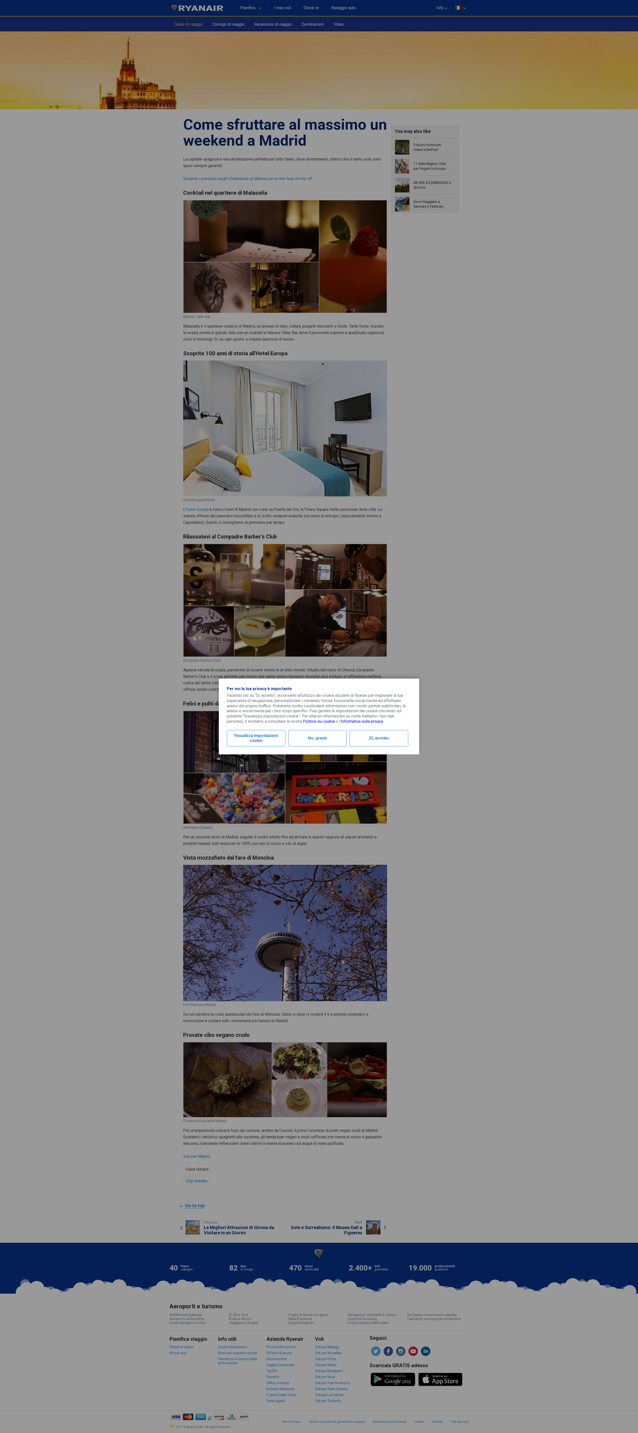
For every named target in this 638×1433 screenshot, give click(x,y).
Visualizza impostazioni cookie (256, 738)
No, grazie (317, 738)
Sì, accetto (379, 738)
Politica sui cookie (319, 721)
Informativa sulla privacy (362, 721)
